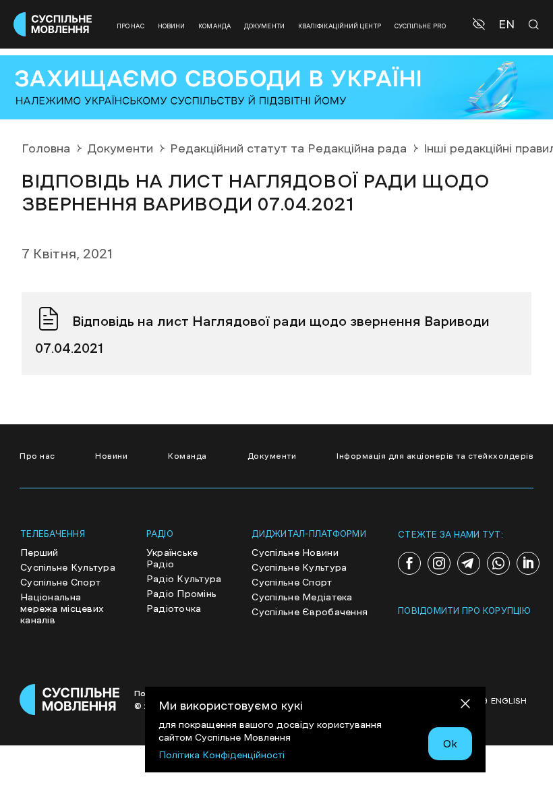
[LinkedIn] (528, 563)
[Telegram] (468, 563)
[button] (480, 24)
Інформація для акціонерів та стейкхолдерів (435, 456)
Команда (214, 26)
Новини (171, 26)
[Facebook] (409, 563)
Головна (46, 148)
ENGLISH (509, 701)
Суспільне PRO (420, 26)
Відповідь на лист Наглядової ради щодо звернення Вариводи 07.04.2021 (262, 334)
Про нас (130, 26)
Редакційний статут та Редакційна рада (288, 148)
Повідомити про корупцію (464, 610)
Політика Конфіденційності (221, 755)
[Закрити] (465, 706)
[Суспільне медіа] (70, 699)
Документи (264, 26)
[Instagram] (439, 563)
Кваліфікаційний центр (339, 26)
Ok (450, 743)
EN (506, 24)
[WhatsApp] (498, 563)
